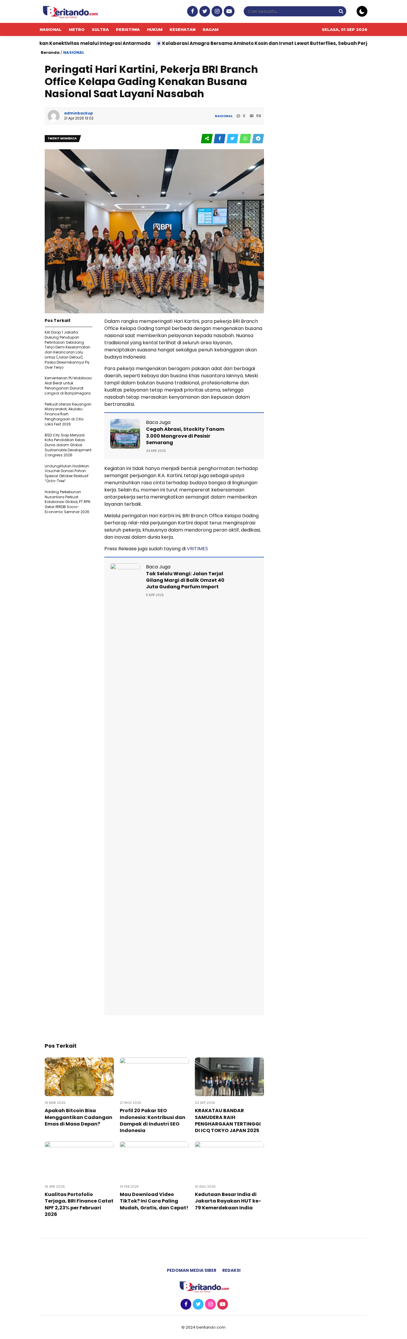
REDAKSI (231, 1270)
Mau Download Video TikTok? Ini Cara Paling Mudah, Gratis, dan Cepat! (154, 1201)
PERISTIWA (128, 29)
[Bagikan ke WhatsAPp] (245, 139)
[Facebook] (192, 11)
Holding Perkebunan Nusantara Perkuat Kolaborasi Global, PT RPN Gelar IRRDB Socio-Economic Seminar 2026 (67, 501)
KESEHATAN (182, 29)
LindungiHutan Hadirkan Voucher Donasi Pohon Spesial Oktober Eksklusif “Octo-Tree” (67, 473)
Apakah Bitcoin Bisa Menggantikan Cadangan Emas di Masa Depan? (78, 1117)
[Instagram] (216, 11)
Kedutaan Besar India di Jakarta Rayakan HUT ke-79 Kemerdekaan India (228, 1201)
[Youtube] (228, 11)
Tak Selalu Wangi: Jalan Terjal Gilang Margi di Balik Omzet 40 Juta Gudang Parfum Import (185, 580)
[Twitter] (204, 11)
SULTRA (100, 29)
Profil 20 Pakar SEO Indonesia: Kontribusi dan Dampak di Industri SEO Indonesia (152, 1120)
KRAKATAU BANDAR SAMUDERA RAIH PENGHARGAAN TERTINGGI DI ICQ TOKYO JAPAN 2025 (228, 1120)
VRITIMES (197, 548)
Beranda (50, 52)
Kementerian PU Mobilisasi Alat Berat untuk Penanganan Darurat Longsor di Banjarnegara (68, 385)
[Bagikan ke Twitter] (232, 139)
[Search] (341, 11)
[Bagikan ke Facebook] (220, 139)
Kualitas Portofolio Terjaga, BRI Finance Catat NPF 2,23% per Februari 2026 (79, 1204)
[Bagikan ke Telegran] (258, 139)
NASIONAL (51, 29)
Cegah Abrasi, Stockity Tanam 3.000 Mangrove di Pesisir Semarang (185, 436)
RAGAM (210, 29)
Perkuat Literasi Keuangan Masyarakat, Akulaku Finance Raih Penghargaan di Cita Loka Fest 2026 (68, 414)
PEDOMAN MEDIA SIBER (191, 1270)
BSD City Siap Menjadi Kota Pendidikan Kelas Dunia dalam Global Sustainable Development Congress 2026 (68, 445)
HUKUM (154, 29)
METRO (77, 29)
